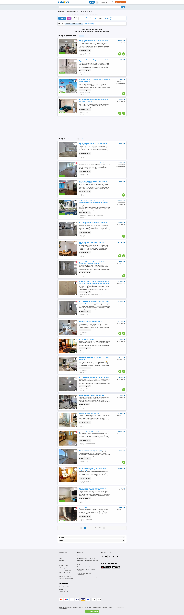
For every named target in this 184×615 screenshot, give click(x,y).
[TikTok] (117, 556)
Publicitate (62, 560)
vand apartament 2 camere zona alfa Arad (91, 395)
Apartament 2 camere (85, 508)
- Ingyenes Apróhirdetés (84, 573)
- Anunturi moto (85, 567)
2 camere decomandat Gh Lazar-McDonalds (92, 163)
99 (95, 527)
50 (82, 139)
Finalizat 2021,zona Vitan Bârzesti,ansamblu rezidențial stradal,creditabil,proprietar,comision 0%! (93, 202)
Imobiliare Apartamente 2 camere (74, 23)
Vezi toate (81, 35)
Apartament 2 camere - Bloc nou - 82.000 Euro (93, 450)
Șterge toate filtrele (89, 23)
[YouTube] (106, 556)
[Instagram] (113, 556)
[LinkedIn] (109, 556)
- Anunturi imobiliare (86, 558)
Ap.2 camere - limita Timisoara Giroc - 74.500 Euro (94, 377)
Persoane (82, 18)
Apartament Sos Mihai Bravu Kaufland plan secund (94, 432)
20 (79, 139)
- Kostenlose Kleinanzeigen (87, 577)
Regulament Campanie (65, 576)
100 (100, 527)
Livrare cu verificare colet (66, 578)
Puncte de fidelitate (64, 587)
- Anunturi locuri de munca (87, 560)
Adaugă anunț (121, 2)
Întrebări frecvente (64, 563)
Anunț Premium (63, 589)
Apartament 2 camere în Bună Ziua (89, 413)
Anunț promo (62, 594)
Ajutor (60, 556)
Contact (61, 558)
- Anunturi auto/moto (86, 556)
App (93, 2)
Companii (88, 18)
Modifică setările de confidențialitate (64, 573)
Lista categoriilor (63, 567)
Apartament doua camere (86, 339)
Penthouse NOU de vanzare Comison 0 (90, 321)
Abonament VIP (63, 591)
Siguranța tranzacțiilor (65, 570)
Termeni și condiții (63, 565)
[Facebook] (102, 556)
